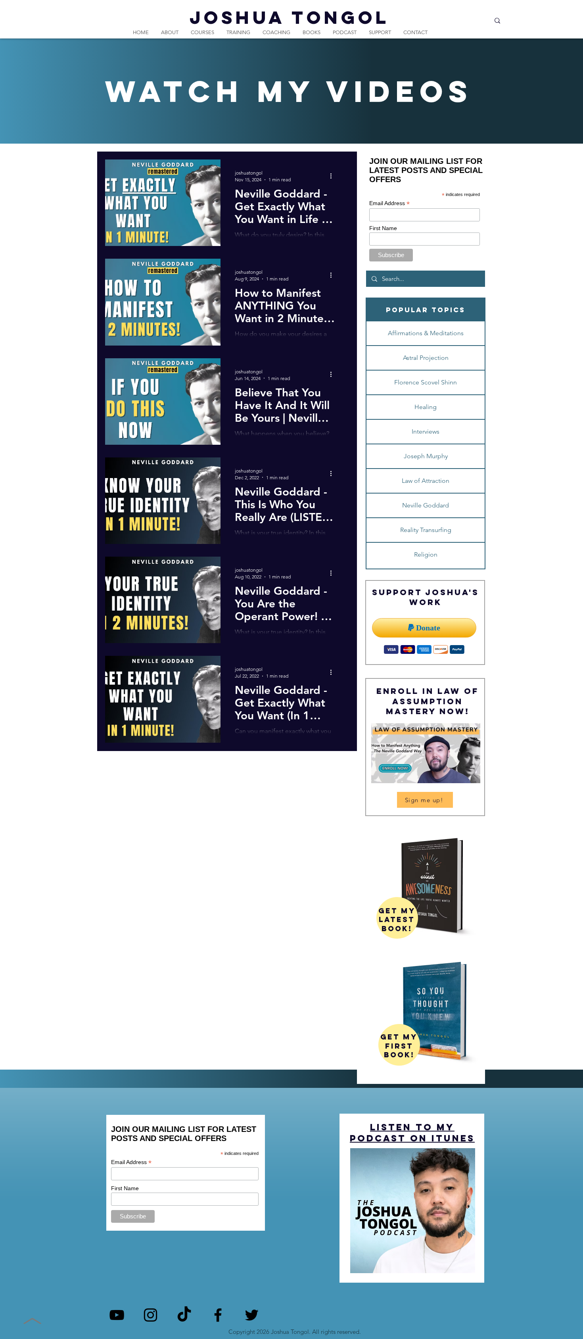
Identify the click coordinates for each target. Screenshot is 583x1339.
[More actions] (333, 176)
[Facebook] (218, 1315)
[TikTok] (184, 1315)
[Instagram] (150, 1315)
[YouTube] (117, 1315)
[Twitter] (252, 1315)
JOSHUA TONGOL (289, 17)
